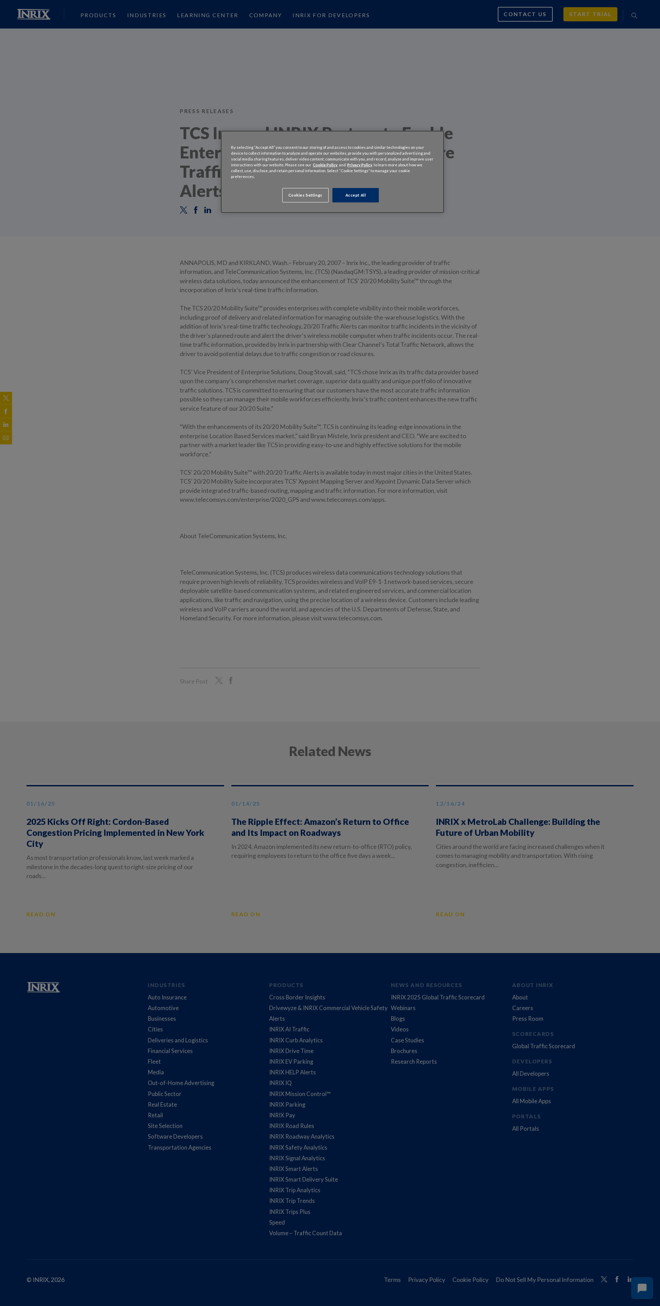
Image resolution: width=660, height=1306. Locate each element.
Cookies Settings (305, 195)
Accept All (355, 195)
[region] (332, 172)
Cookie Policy (325, 165)
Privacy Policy (359, 165)
